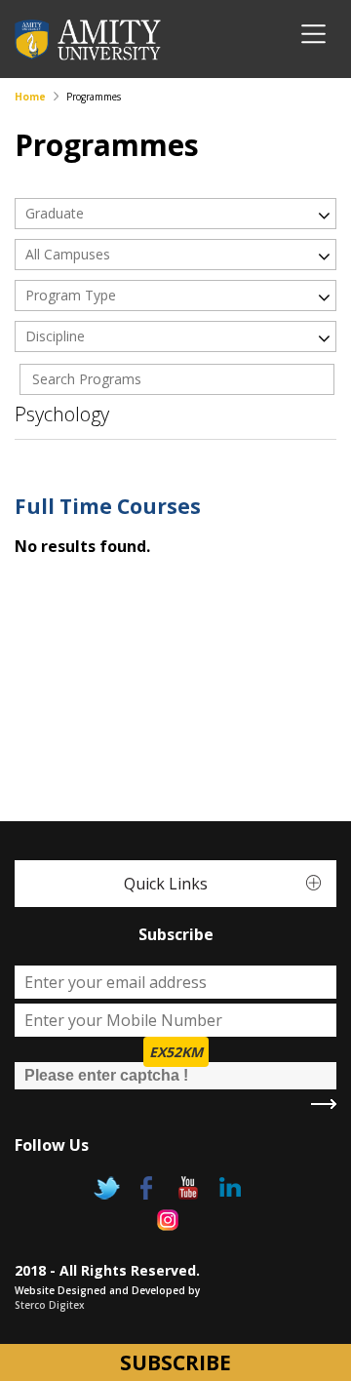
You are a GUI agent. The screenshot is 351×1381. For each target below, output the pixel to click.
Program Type (70, 295)
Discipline (55, 336)
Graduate (54, 213)
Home (30, 96)
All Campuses (67, 254)
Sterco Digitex (50, 1305)
